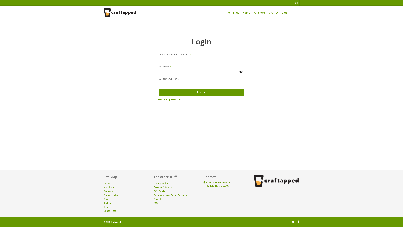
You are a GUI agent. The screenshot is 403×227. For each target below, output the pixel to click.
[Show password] (241, 71)
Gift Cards (159, 191)
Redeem (108, 203)
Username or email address (179, 54)
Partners (108, 191)
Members (109, 187)
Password (170, 66)
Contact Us (110, 211)
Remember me (170, 78)
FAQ (155, 203)
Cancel (157, 199)
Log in (201, 92)
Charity (108, 207)
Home (107, 183)
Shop (106, 199)
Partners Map (111, 195)
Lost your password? (169, 99)
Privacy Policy (160, 183)
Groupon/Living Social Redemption (172, 195)
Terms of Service (162, 187)
